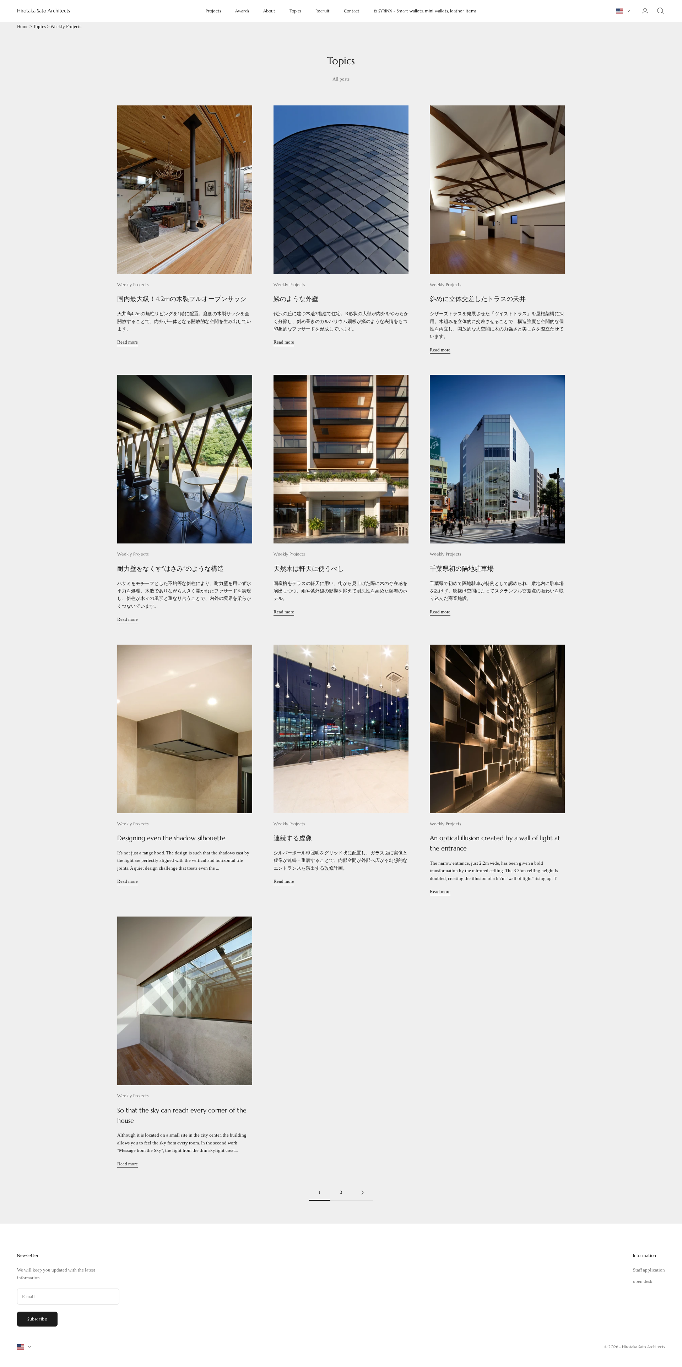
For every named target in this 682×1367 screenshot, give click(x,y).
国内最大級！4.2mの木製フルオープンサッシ (182, 299)
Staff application (649, 1270)
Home (22, 26)
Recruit (322, 10)
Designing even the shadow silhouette (171, 838)
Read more (127, 342)
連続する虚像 (293, 838)
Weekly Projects (132, 284)
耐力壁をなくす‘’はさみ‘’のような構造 (170, 568)
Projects (213, 10)
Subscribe (37, 1319)
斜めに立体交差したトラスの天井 (478, 299)
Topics (295, 10)
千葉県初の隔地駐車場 (462, 568)
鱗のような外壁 (296, 299)
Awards (242, 10)
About (269, 10)
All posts (341, 79)
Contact (351, 10)
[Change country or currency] (623, 11)
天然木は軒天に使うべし (309, 568)
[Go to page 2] (362, 1193)
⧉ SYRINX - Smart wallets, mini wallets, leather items (425, 10)
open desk (643, 1281)
